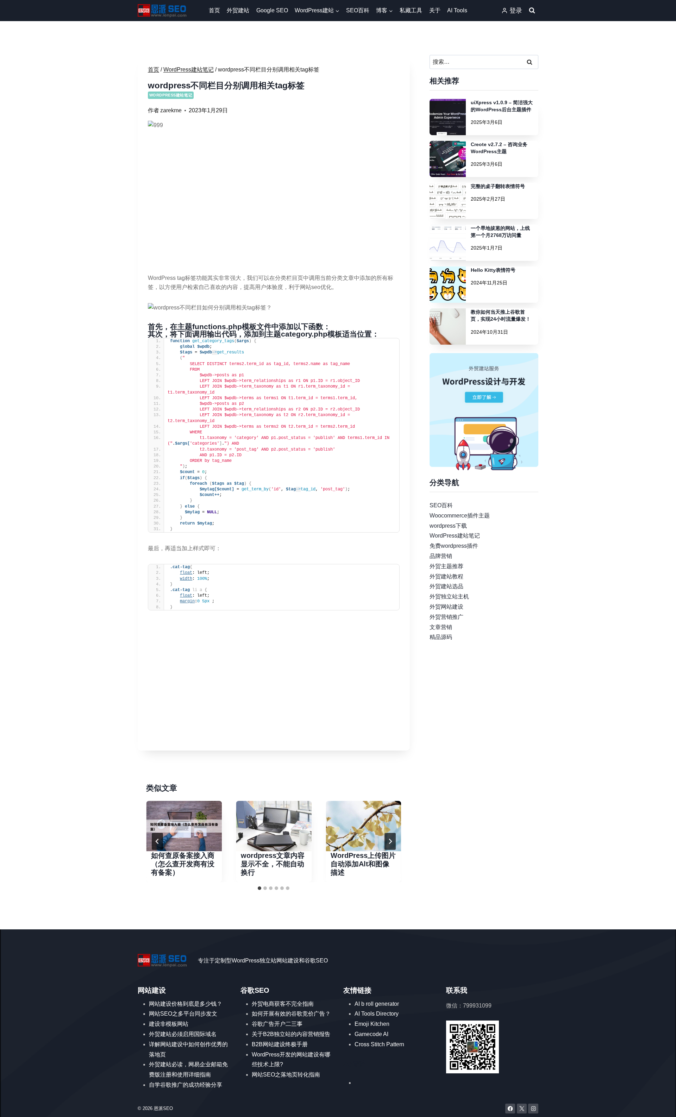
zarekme (171, 110)
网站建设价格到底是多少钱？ (185, 1004)
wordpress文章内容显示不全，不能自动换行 (273, 864)
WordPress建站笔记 (170, 95)
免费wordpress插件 (454, 546)
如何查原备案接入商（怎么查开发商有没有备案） (182, 864)
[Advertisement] (274, 691)
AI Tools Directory (377, 1014)
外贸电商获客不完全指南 (283, 1004)
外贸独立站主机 (449, 597)
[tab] (259, 888)
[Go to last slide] (157, 841)
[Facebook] (510, 1109)
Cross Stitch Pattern (379, 1044)
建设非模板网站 (168, 1024)
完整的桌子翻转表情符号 (498, 186)
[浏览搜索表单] (532, 10)
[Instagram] (533, 1109)
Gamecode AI (371, 1034)
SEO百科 (357, 10)
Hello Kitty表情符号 (493, 270)
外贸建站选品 (446, 586)
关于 (434, 10)
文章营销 (441, 627)
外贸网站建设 (446, 607)
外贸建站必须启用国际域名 (183, 1034)
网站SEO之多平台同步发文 (183, 1014)
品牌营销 (441, 556)
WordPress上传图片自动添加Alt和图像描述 (363, 864)
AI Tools (457, 10)
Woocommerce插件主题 (460, 515)
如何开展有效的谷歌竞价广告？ (291, 1014)
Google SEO (272, 10)
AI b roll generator (377, 1004)
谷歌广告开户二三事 (277, 1024)
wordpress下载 (448, 525)
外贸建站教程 (446, 576)
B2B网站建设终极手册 (280, 1044)
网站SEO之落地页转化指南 (286, 1075)
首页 (214, 10)
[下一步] (390, 841)
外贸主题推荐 (446, 566)
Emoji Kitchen (372, 1024)
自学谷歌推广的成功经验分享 (185, 1085)
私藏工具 (411, 10)
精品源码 (441, 637)
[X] (522, 1109)
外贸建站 (238, 10)
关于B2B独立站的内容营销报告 (291, 1034)
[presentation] (184, 826)
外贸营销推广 (446, 617)
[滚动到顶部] (660, 1105)
